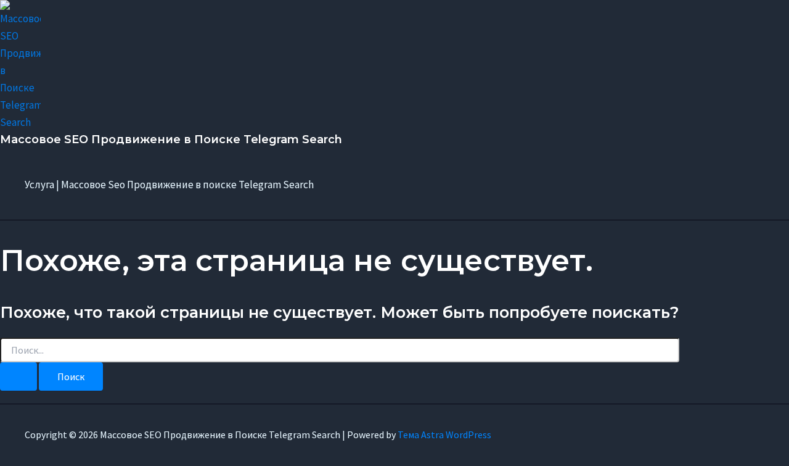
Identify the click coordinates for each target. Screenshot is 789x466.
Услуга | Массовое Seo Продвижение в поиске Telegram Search (169, 184)
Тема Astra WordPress (444, 434)
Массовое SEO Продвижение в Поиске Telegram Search (171, 139)
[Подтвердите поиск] (18, 376)
